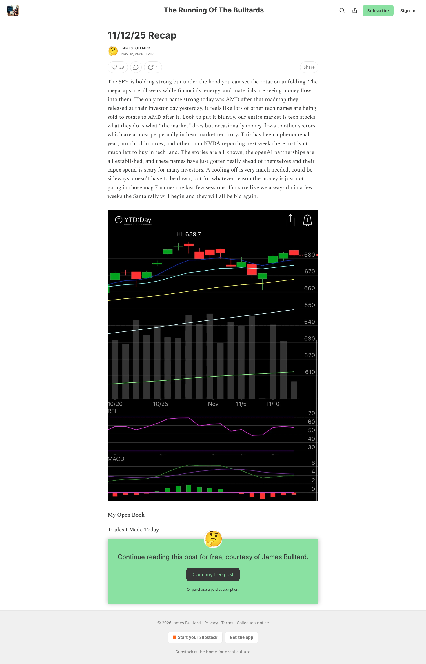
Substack (184, 651)
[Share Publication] (355, 10)
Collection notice (253, 622)
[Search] (342, 10)
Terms (227, 622)
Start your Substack (198, 637)
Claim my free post (213, 574)
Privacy (211, 622)
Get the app (241, 637)
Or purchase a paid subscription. (213, 589)
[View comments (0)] (136, 67)
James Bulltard (135, 48)
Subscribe (378, 10)
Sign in (408, 10)
